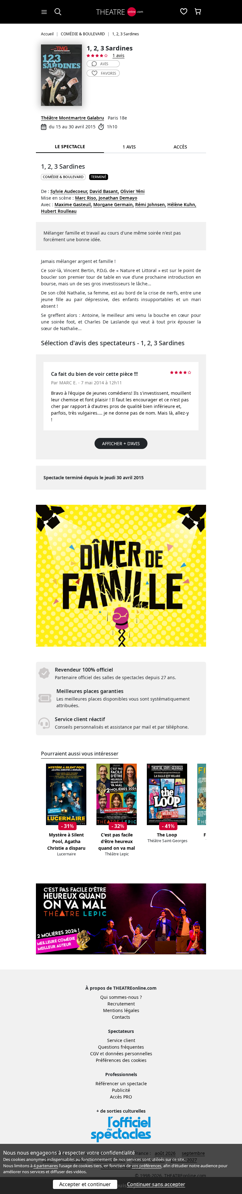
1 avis (118, 55)
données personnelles (128, 1054)
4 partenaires (45, 1165)
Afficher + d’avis (121, 443)
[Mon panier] (198, 12)
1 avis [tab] (129, 147)
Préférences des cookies (121, 1060)
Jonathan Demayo (118, 198)
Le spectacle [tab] (70, 146)
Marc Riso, (86, 198)
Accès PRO (121, 1097)
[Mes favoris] (183, 12)
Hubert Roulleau (59, 211)
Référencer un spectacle (121, 1083)
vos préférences (146, 1165)
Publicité (121, 1090)
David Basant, (104, 191)
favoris (108, 73)
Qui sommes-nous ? (121, 997)
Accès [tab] (180, 147)
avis (104, 64)
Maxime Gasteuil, (73, 204)
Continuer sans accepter (156, 1184)
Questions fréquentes (121, 1047)
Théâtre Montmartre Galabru (72, 118)
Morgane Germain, (113, 204)
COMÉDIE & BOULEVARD (63, 176)
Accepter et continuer (85, 1184)
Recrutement (121, 1004)
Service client (121, 1040)
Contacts (121, 1017)
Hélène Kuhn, (181, 204)
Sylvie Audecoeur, (69, 191)
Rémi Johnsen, (150, 204)
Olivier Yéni (132, 191)
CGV (94, 1054)
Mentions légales (121, 1010)
